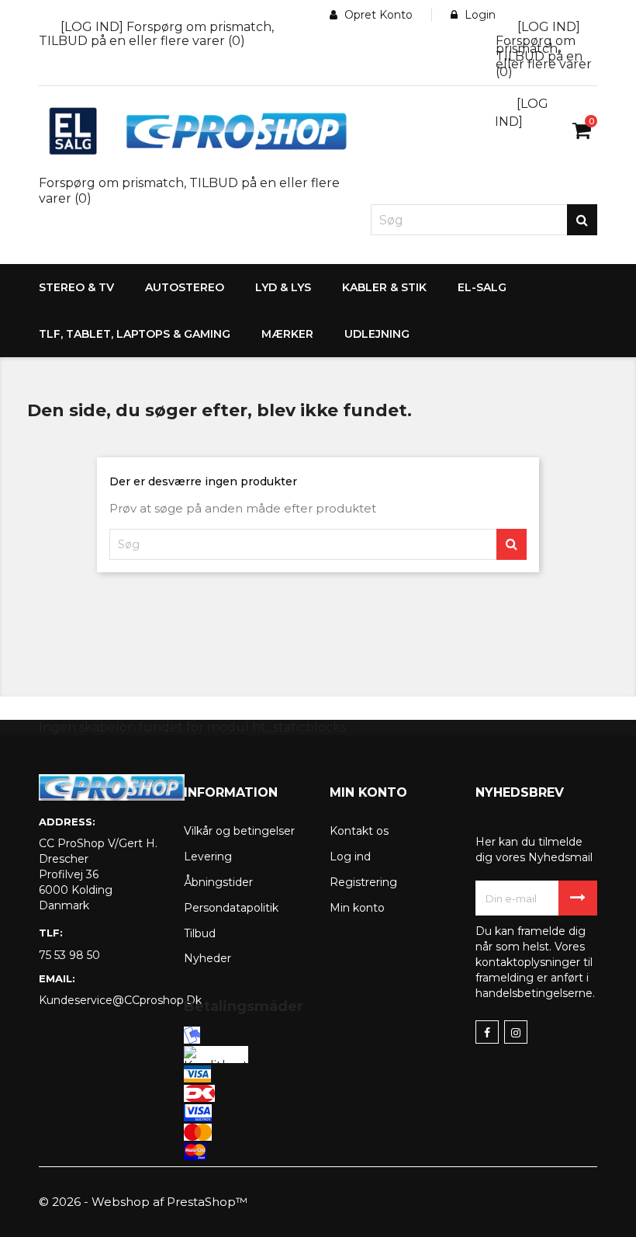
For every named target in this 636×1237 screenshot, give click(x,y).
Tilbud (200, 933)
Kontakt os (359, 831)
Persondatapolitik (231, 908)
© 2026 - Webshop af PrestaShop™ (143, 1201)
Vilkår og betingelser (239, 831)
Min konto (357, 908)
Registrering (363, 882)
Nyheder (207, 958)
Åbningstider (218, 882)
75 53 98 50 (69, 955)
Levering (208, 856)
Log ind (350, 856)
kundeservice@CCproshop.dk (100, 1000)
